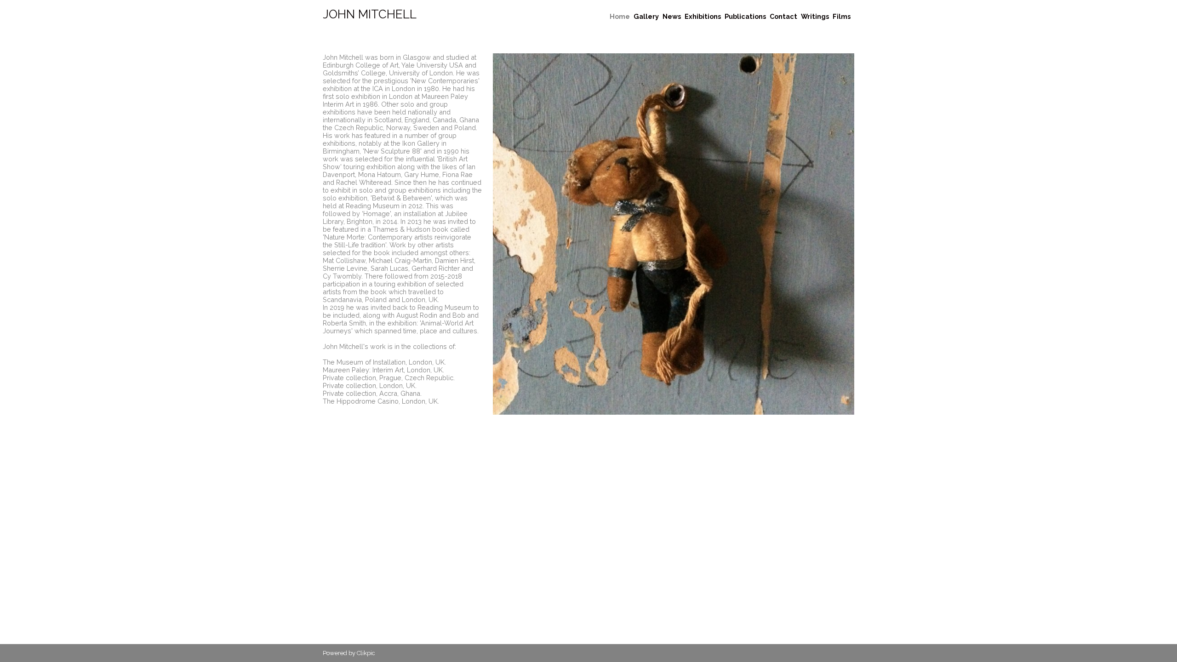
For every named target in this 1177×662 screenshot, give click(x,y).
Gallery (646, 16)
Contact (783, 16)
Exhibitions (703, 16)
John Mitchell (370, 14)
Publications (745, 16)
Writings (815, 16)
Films (842, 16)
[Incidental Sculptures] (673, 234)
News (672, 16)
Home (620, 16)
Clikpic (366, 653)
